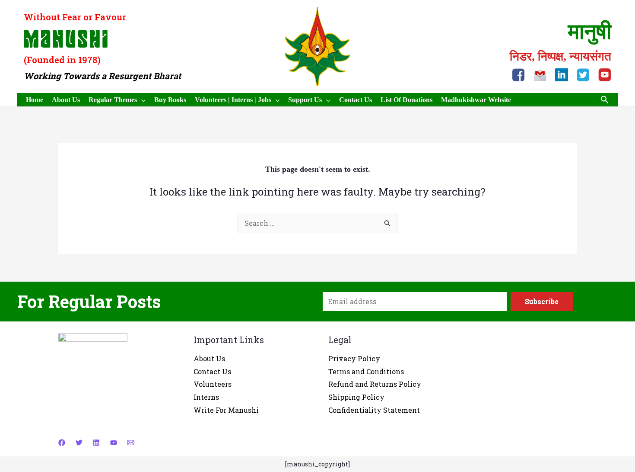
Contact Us (212, 371)
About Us (209, 358)
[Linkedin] (96, 442)
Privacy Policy (354, 358)
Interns (206, 396)
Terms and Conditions (366, 371)
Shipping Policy (356, 396)
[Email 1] (130, 442)
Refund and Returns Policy (374, 384)
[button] (604, 100)
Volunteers (213, 384)
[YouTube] (113, 442)
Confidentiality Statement (374, 409)
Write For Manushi (226, 409)
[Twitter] (79, 442)
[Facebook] (61, 442)
